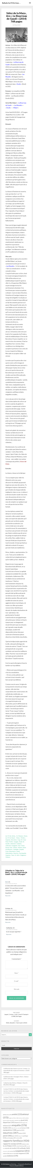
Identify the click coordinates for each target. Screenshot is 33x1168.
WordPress (28, 1164)
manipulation (9, 1130)
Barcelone (14, 840)
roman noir (9, 847)
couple (11, 1120)
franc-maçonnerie (11, 851)
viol (5, 1156)
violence (8, 857)
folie (13, 1128)
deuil (24, 1120)
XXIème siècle (22, 847)
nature (22, 1133)
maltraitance (9, 853)
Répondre (7, 895)
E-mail (16, 981)
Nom (17, 973)
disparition (8, 1122)
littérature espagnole (11, 845)
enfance (7, 1125)
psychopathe (22, 853)
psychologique (11, 1138)
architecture (9, 849)
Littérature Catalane (15, 843)
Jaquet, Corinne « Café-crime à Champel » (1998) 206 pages (16, 1014)
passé (7, 1136)
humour (25, 1128)
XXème (15, 847)
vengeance (23, 855)
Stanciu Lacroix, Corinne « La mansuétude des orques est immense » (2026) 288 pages (16, 1070)
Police (20, 1136)
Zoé (6, 882)
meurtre (20, 1130)
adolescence (7, 1114)
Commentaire (16, 959)
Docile (19, 84)
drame (18, 1122)
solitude (25, 1148)
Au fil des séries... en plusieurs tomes (16, 836)
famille (7, 1128)
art (16, 1118)
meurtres (15, 853)
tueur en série (15, 855)
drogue (24, 1122)
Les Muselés (18, 105)
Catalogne (16, 849)
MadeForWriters (19, 1165)
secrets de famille (12, 1148)
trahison (6, 1153)
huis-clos (18, 1128)
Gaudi (18, 851)
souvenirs (6, 1151)
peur (15, 1136)
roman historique (21, 1146)
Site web (16, 989)
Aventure (22, 1118)
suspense (8, 855)
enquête (21, 849)
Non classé (21, 845)
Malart (16, 108)
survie (12, 1151)
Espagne (16, 841)
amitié (17, 1114)
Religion (11, 1146)
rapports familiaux (16, 1140)
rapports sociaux (12, 1144)
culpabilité (17, 1120)
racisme (19, 1138)
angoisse (12, 1118)
